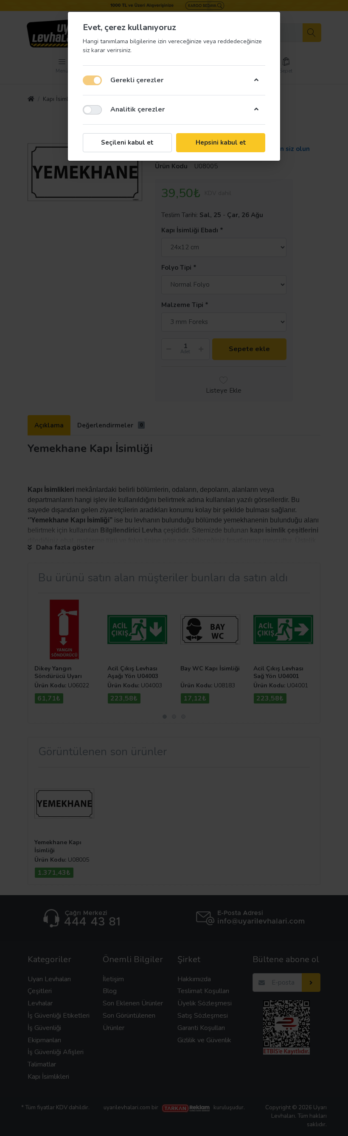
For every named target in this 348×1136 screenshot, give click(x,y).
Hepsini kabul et (221, 142)
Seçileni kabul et (127, 142)
